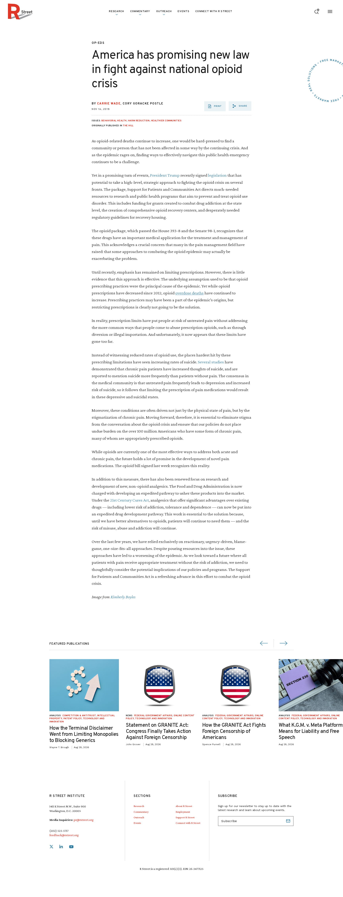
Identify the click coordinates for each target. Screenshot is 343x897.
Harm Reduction (139, 120)
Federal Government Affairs (153, 715)
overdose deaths (189, 292)
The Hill (128, 125)
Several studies (211, 361)
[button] (240, 106)
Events (183, 11)
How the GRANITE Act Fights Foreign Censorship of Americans (234, 731)
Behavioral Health (113, 120)
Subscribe (289, 821)
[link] (51, 847)
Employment (183, 811)
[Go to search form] (317, 12)
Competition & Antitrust (79, 715)
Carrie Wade (109, 104)
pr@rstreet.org (83, 819)
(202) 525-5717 (58, 830)
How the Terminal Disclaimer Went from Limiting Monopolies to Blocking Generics (84, 734)
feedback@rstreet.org (64, 835)
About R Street (184, 806)
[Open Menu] (330, 12)
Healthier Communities (166, 120)
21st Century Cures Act (129, 500)
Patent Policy (73, 718)
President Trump (165, 175)
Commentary (141, 811)
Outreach (164, 11)
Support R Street (185, 817)
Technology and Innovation (153, 718)
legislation (217, 175)
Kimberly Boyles (123, 596)
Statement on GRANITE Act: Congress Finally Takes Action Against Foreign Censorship (158, 731)
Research (139, 806)
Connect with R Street (213, 11)
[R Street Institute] (20, 11)
